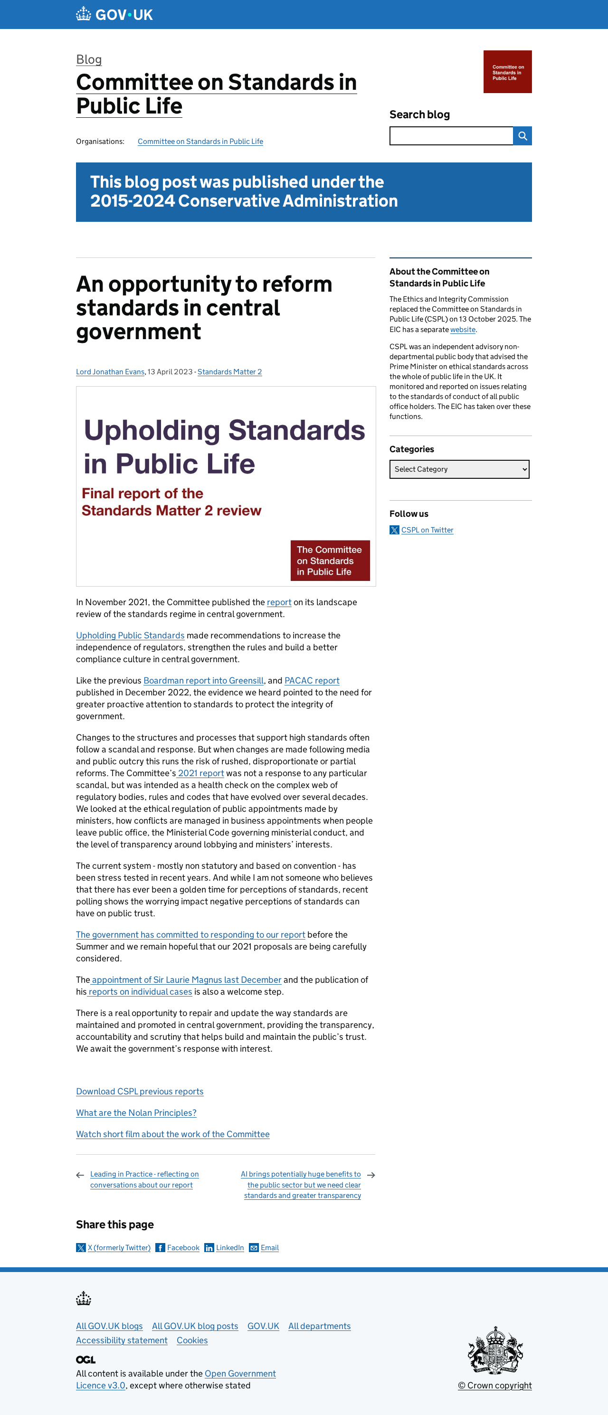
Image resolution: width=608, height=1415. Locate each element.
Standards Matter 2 (230, 371)
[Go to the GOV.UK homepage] (114, 14)
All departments (319, 1325)
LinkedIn (230, 1247)
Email (270, 1247)
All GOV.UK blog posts (195, 1325)
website (462, 329)
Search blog (420, 114)
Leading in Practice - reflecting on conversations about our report (144, 1179)
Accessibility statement (122, 1340)
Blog (89, 59)
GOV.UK (263, 1325)
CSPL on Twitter (427, 529)
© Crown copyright (495, 1385)
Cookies (192, 1340)
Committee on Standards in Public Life (216, 94)
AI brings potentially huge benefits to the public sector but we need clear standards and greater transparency (301, 1184)
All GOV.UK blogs (109, 1325)
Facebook (183, 1247)
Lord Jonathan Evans (110, 371)
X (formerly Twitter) (119, 1247)
